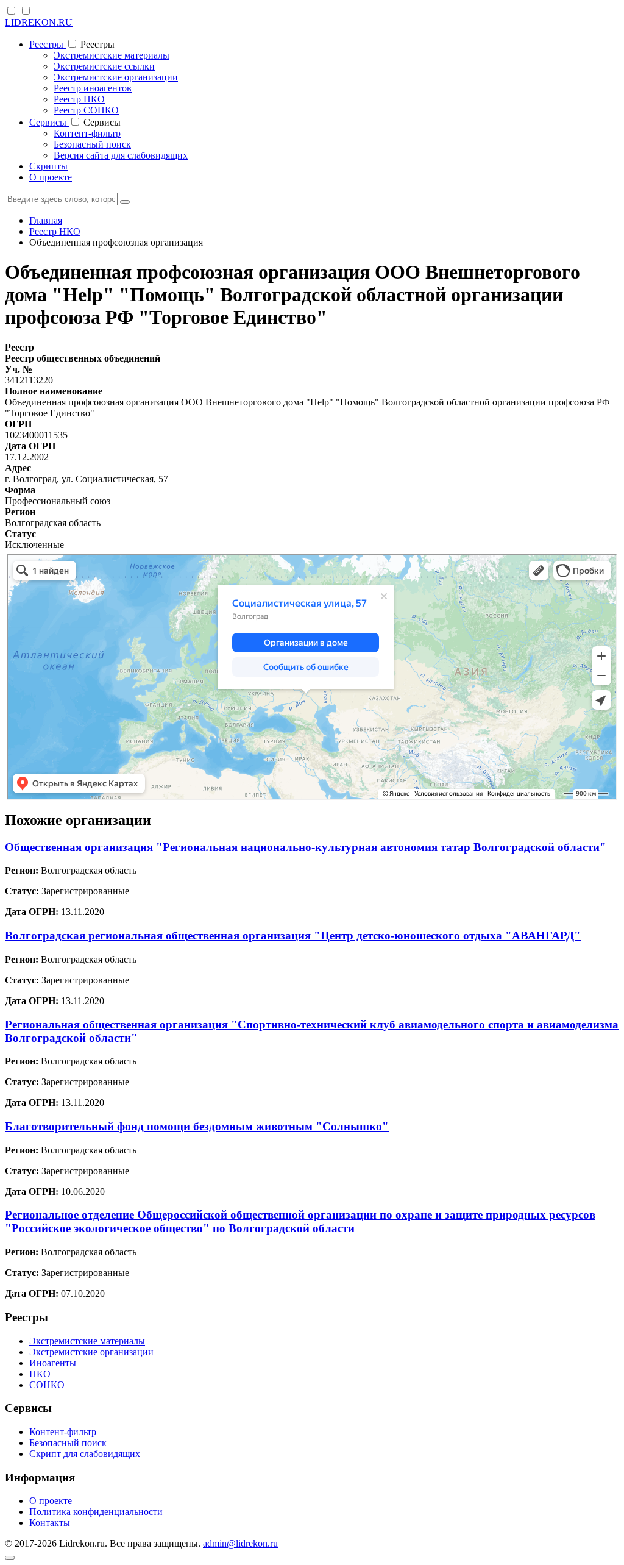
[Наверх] (10, 1558)
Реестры (47, 44)
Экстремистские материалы (111, 55)
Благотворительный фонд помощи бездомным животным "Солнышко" (197, 1126)
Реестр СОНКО (86, 110)
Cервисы (49, 122)
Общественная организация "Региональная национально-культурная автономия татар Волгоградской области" (305, 847)
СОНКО (47, 1385)
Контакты (49, 1522)
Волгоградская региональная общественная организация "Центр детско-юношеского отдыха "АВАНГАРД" (293, 935)
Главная (45, 220)
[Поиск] (125, 202)
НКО (40, 1374)
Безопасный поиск (92, 144)
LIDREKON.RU (39, 22)
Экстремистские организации (116, 77)
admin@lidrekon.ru (240, 1543)
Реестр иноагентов (93, 88)
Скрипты (48, 166)
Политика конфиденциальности (96, 1511)
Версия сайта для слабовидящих (121, 155)
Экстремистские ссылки (104, 66)
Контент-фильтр (87, 133)
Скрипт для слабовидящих (84, 1454)
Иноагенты (52, 1363)
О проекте (50, 177)
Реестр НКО (79, 99)
